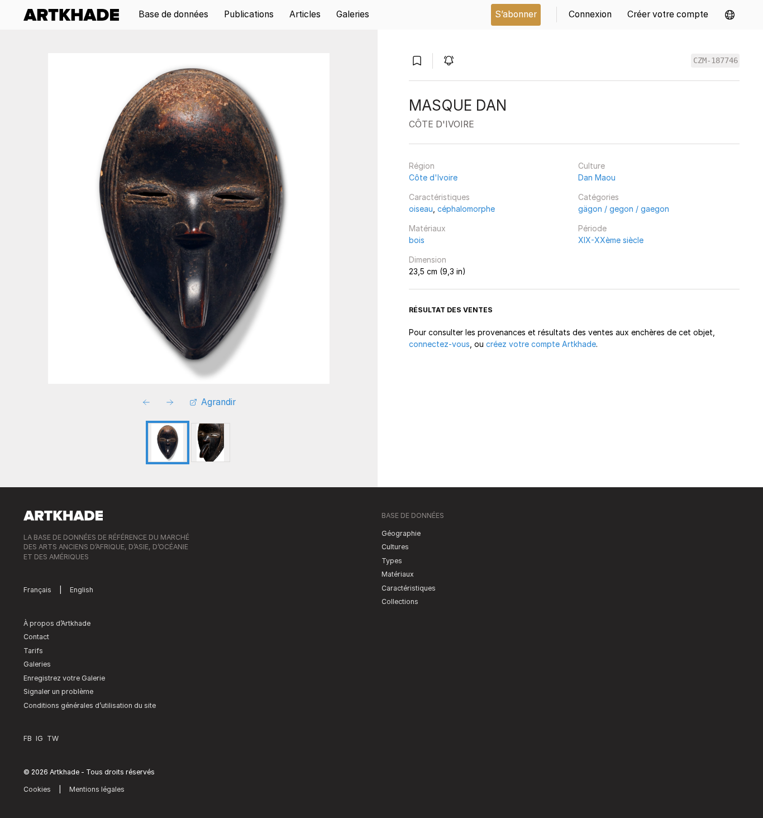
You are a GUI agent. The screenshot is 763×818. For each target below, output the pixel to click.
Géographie (401, 533)
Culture (591, 165)
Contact (36, 636)
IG (39, 738)
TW (53, 738)
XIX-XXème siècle (610, 240)
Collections (400, 601)
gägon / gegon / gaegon (623, 208)
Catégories (598, 197)
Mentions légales (97, 789)
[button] (730, 15)
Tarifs (33, 650)
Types (392, 561)
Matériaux (427, 228)
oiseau (421, 208)
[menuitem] (75, 15)
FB (27, 738)
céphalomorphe (466, 208)
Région (422, 165)
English (81, 590)
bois (417, 240)
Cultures (395, 547)
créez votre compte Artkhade (541, 344)
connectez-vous (439, 344)
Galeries (37, 664)
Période (592, 228)
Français (37, 590)
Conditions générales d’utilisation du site (89, 705)
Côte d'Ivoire (433, 177)
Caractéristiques (439, 197)
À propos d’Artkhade (56, 623)
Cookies (37, 789)
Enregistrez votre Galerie (64, 678)
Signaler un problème (58, 691)
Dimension (427, 259)
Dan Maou (597, 177)
